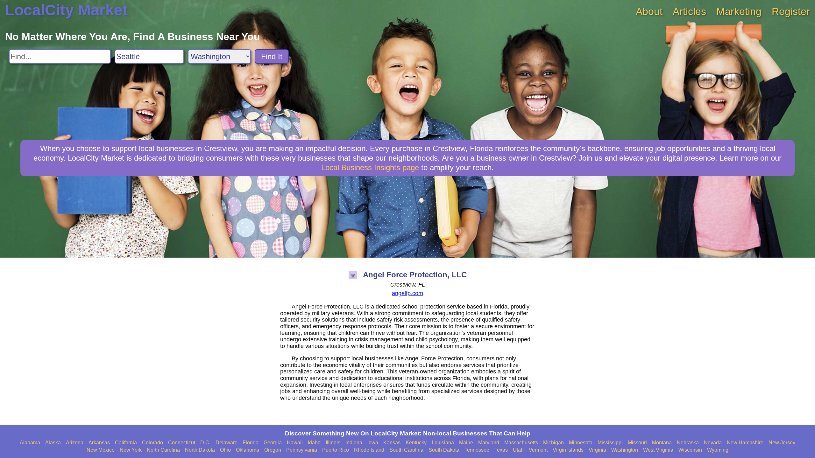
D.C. (205, 442)
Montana (662, 442)
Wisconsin (690, 450)
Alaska (53, 442)
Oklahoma (247, 450)
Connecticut (181, 442)
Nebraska (688, 442)
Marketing (739, 11)
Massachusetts (521, 442)
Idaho (314, 442)
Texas (501, 450)
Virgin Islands (568, 450)
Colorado (152, 442)
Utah (518, 450)
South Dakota (444, 450)
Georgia (273, 442)
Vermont (538, 450)
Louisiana (443, 442)
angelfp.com (407, 293)
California (126, 442)
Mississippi (610, 442)
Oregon (272, 450)
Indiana (353, 442)
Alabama (30, 442)
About (649, 11)
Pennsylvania (301, 450)
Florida (251, 442)
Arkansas (99, 442)
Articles (689, 11)
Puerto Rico (335, 450)
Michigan (553, 442)
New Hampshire (745, 442)
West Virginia (658, 450)
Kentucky (416, 442)
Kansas (391, 442)
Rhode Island (369, 450)
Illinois (333, 442)
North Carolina (163, 450)
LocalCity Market (66, 10)
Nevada (713, 442)
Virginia (597, 450)
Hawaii (295, 442)
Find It (271, 56)
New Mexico (101, 450)
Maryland (488, 442)
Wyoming (717, 450)
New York (131, 450)
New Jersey (782, 442)
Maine (466, 442)
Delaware (226, 442)
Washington (624, 450)
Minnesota (580, 442)
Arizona (74, 442)
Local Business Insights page (370, 167)
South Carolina (406, 450)
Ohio (225, 450)
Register (791, 11)
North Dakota (200, 450)
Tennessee (476, 450)
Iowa (372, 442)
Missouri (637, 442)
